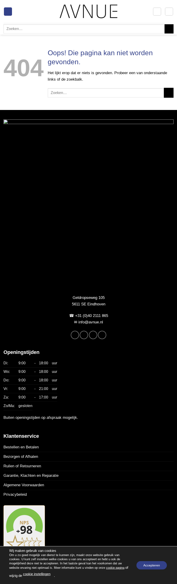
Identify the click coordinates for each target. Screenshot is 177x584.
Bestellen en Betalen (21, 447)
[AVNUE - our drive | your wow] (88, 11)
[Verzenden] (169, 28)
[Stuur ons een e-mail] (93, 335)
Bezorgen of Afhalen (20, 456)
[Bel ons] (102, 335)
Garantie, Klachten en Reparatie (31, 475)
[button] (8, 11)
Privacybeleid (15, 494)
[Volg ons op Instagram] (84, 335)
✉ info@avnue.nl (88, 322)
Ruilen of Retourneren (22, 466)
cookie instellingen (36, 574)
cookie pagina (115, 567)
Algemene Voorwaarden (23, 485)
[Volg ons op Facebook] (75, 335)
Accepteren (151, 565)
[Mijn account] (157, 12)
